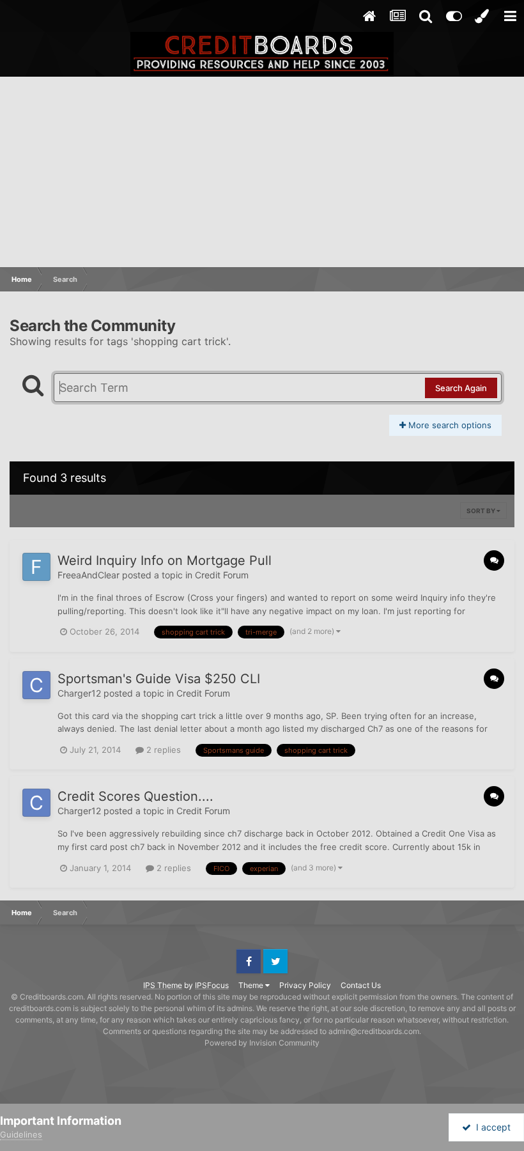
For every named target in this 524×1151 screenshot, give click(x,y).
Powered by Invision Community (262, 1042)
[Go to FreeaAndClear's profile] (36, 567)
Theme (251, 985)
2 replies (162, 750)
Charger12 (79, 693)
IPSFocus (212, 985)
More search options (448, 425)
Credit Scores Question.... (135, 796)
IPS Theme (162, 985)
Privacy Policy (305, 985)
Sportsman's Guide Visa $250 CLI (159, 678)
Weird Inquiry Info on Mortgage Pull (165, 560)
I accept (491, 1127)
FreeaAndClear (88, 574)
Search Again (461, 388)
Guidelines (21, 1134)
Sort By (481, 510)
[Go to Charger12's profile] (36, 685)
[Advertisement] (262, 172)
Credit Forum (222, 574)
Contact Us (361, 985)
